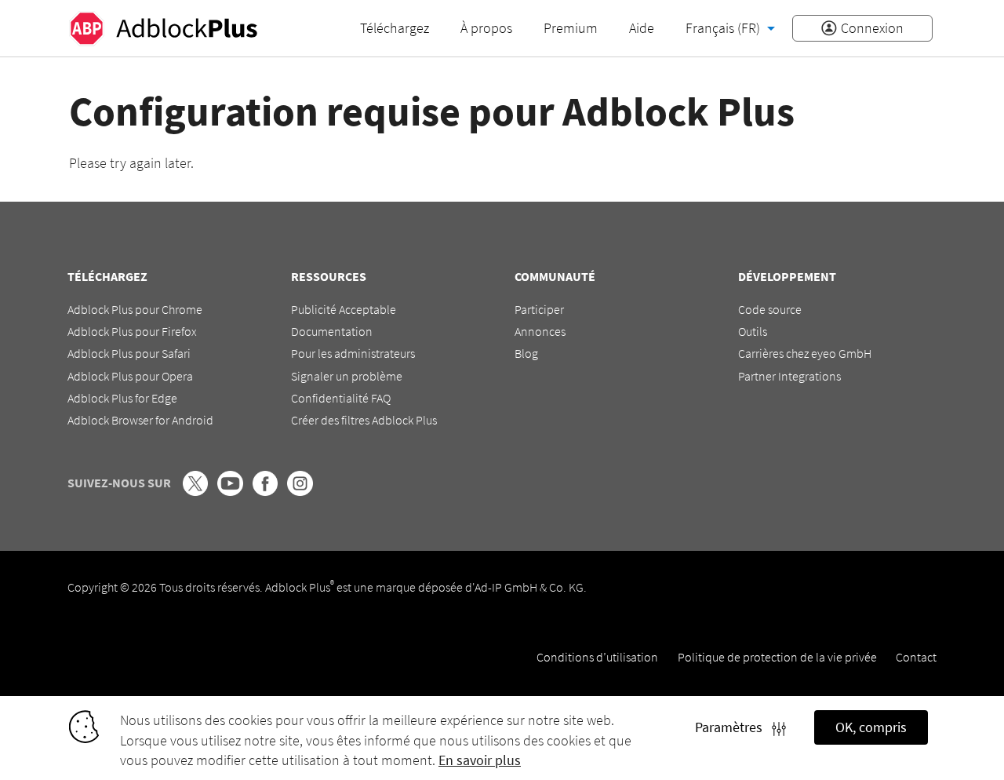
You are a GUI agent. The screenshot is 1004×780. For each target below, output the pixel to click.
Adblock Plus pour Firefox (132, 331)
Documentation (332, 331)
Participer (539, 309)
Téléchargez (394, 28)
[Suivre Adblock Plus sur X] (195, 491)
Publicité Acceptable (343, 309)
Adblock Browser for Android (140, 420)
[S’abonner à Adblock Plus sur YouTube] (229, 491)
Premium (571, 28)
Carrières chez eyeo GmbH (804, 353)
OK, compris (871, 727)
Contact (916, 657)
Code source (770, 309)
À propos (486, 28)
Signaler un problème (346, 376)
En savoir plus (479, 760)
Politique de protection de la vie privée (777, 657)
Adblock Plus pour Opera (130, 376)
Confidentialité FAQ (341, 398)
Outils (752, 331)
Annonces (540, 331)
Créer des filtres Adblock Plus (364, 420)
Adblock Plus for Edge (122, 398)
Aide (641, 28)
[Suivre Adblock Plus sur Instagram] (299, 491)
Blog (526, 353)
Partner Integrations (789, 376)
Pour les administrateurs (353, 353)
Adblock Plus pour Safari (129, 353)
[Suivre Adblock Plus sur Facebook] (265, 491)
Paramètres (733, 727)
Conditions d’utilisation (597, 657)
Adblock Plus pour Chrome (134, 309)
